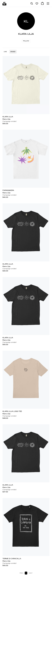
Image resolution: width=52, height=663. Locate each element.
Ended (12, 51)
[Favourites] (37, 3)
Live (5, 51)
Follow (26, 41)
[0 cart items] (42, 3)
